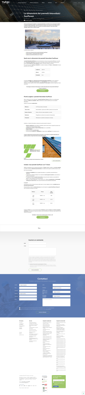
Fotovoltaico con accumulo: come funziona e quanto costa (33, 325)
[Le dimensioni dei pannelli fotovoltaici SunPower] (42, 90)
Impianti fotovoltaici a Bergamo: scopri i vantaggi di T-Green (47, 327)
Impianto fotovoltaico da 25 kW (60, 348)
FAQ (82, 2)
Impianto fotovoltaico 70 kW (61, 354)
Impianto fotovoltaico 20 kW (61, 346)
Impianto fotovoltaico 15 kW (61, 342)
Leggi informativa (51, 307)
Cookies (23, 387)
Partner (20, 333)
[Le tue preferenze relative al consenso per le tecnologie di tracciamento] (83, 393)
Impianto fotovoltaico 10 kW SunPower (61, 323)
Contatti (62, 2)
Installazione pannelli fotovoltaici (32, 336)
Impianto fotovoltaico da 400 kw (61, 368)
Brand (43, 2)
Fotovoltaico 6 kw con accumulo (46, 330)
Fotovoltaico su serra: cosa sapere (60, 334)
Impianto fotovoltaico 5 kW (47, 337)
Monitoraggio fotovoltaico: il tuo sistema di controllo (33, 334)
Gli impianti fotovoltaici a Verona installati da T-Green (60, 366)
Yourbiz (28, 387)
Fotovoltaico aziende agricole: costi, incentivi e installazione (60, 337)
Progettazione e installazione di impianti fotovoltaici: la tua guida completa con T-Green (47, 356)
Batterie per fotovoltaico (33, 330)
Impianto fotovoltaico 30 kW (61, 349)
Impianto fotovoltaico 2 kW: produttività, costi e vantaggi (47, 332)
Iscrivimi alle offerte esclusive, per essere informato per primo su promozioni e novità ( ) (36, 309)
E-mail (16, 299)
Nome (25, 243)
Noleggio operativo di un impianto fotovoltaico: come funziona (33, 339)
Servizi (79, 2)
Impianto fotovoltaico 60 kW (61, 353)
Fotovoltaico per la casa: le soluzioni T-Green (47, 323)
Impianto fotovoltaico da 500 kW (61, 370)
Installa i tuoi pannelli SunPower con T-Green (34, 54)
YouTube (35, 385)
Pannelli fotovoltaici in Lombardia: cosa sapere (33, 323)
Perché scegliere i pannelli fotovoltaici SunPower (35, 53)
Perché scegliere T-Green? (22, 326)
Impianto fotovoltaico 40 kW (61, 350)
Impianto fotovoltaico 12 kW (61, 341)
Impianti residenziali (22, 2)
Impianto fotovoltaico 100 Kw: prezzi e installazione (60, 356)
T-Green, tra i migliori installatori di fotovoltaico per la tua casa (47, 353)
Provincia (44, 287)
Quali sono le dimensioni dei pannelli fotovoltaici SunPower (36, 52)
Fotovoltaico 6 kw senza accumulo (46, 347)
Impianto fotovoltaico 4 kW (47, 336)
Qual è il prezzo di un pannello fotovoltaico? (46, 325)
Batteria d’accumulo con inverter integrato (46, 351)
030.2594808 (28, 381)
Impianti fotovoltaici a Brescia (46, 342)
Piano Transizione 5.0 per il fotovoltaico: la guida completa (60, 332)
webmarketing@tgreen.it (24, 382)
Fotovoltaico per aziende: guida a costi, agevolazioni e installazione (60, 325)
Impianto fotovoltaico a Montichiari (46, 349)
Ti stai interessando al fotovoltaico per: (44, 292)
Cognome (16, 290)
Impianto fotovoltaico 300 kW (60, 364)
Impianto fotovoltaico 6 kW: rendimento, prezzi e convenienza (47, 340)
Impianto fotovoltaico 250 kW (60, 362)
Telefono (16, 296)
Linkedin (31, 385)
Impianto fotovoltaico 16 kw (60, 343)
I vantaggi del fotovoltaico (21, 324)
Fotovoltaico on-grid (32, 329)
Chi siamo (75, 2)
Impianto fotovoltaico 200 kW (60, 360)
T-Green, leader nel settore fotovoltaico (33, 328)
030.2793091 (24, 381)
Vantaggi (50, 2)
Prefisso (16, 293)
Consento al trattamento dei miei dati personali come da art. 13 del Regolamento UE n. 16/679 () (37, 307)
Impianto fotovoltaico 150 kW (60, 358)
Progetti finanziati (20, 328)
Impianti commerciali (34, 2)
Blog (56, 2)
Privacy (20, 387)
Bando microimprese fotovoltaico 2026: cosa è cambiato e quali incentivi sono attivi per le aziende (60, 328)
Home (24, 10)
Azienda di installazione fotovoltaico (33, 341)
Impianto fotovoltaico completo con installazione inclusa (47, 344)
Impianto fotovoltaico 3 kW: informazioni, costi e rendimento (47, 334)
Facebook (21, 385)
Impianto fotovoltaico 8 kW (60, 338)
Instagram (26, 385)
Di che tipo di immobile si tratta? (44, 296)
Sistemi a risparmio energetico (32, 332)
